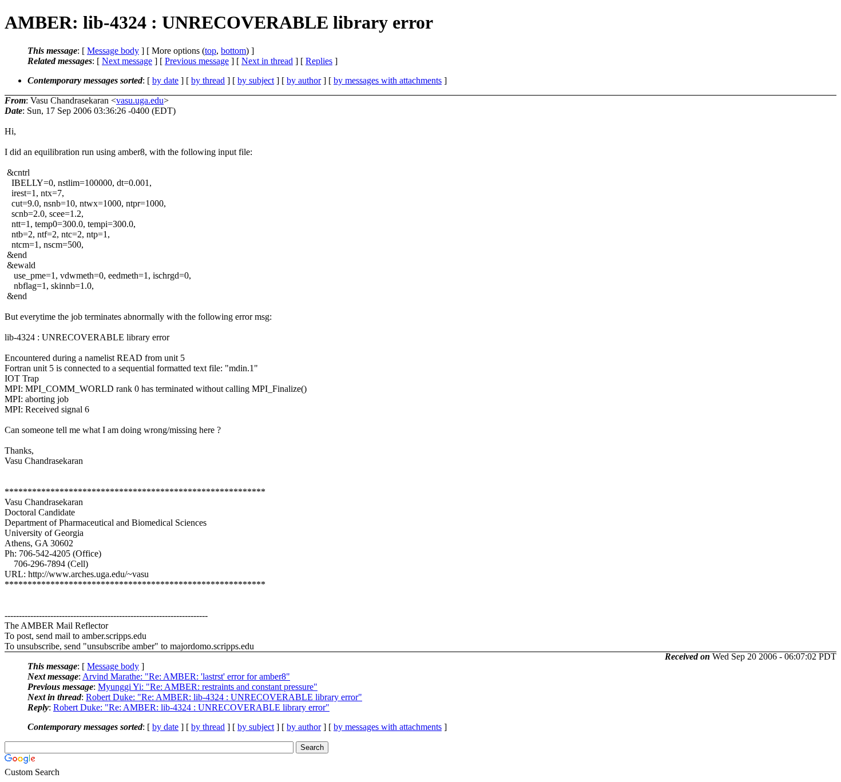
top (210, 50)
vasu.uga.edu (140, 100)
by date (165, 80)
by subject (255, 80)
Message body (113, 50)
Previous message (197, 61)
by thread (208, 80)
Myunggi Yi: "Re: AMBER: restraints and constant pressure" (208, 687)
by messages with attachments (388, 80)
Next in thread (267, 61)
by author (304, 80)
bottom (233, 50)
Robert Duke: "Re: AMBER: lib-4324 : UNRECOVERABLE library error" (224, 697)
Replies (319, 61)
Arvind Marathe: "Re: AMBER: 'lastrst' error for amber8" (186, 676)
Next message (127, 61)
